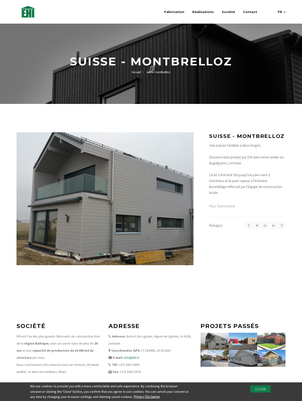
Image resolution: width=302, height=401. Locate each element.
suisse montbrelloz (158, 72)
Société (228, 12)
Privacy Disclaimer (147, 396)
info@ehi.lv (131, 357)
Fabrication (174, 12)
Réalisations (203, 12)
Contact (250, 12)
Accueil (136, 72)
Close (260, 389)
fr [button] (280, 12)
